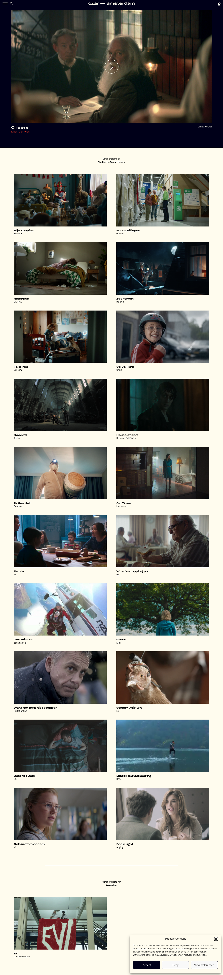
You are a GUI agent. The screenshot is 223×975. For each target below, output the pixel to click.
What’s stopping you (132, 571)
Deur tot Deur (24, 776)
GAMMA (120, 234)
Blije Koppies (24, 230)
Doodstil (20, 435)
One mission (23, 639)
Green (121, 639)
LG (117, 711)
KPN (118, 643)
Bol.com (18, 234)
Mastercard (122, 506)
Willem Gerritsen (20, 132)
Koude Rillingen (128, 230)
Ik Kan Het (22, 503)
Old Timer (123, 503)
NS (15, 575)
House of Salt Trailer (126, 438)
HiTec (119, 779)
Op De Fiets (125, 367)
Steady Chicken (129, 708)
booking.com (20, 643)
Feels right (124, 844)
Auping (119, 847)
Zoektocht (124, 299)
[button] (216, 939)
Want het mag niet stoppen (35, 708)
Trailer (17, 438)
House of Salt (127, 435)
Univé (119, 370)
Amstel (208, 127)
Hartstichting (20, 711)
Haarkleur (21, 299)
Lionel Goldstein (22, 957)
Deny (175, 964)
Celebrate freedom (29, 844)
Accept (147, 964)
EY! (16, 954)
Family (19, 571)
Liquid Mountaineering (133, 776)
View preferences (204, 964)
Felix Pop (21, 367)
